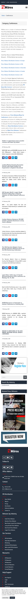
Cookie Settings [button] (5, 597)
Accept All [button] (12, 597)
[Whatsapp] (4, 457)
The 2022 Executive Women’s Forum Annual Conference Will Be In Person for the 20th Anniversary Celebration (13, 248)
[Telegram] (7, 457)
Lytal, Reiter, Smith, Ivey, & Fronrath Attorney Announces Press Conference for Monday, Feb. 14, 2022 (13, 276)
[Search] (25, 377)
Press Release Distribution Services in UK (11, 75)
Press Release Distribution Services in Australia (13, 68)
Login (7, 2)
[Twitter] (7, 467)
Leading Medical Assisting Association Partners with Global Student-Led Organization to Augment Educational (12, 166)
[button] (3, 157)
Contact (3, 2)
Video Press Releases (13, 130)
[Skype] (11, 457)
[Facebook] (4, 467)
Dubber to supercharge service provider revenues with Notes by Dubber (13, 141)
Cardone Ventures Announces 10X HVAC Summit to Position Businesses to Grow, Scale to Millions (13, 220)
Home (3, 15)
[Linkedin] (11, 467)
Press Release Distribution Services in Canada (13, 71)
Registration (13, 2)
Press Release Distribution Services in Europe (13, 60)
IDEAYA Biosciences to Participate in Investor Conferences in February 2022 (13, 303)
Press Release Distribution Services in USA (12, 64)
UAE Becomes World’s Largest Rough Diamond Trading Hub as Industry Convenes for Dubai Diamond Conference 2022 (13, 194)
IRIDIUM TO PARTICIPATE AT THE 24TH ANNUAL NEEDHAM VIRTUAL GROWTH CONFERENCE (12, 332)
